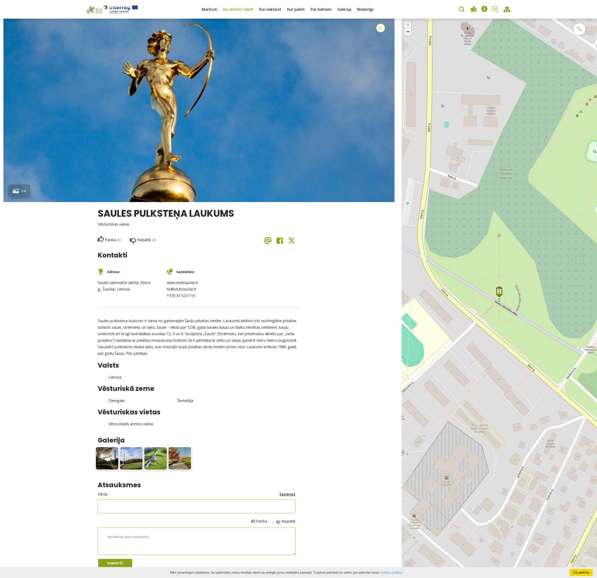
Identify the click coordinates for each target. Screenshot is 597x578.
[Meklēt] (462, 9)
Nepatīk (288, 521)
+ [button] (408, 25)
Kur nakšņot (270, 9)
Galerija (344, 9)
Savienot (287, 494)
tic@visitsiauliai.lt (181, 289)
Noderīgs (365, 9)
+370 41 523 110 (181, 295)
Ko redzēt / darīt (238, 9)
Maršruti (209, 9)
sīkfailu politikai (391, 572)
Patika (261, 521)
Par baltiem (321, 9)
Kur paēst (296, 9)
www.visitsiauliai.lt (182, 282)
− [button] (408, 32)
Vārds (103, 494)
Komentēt (115, 563)
